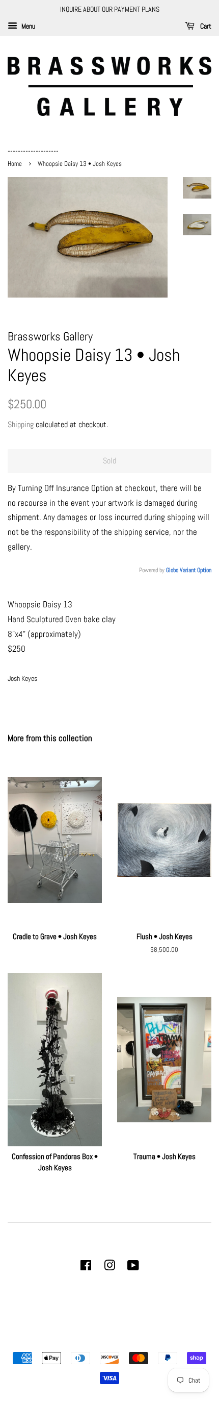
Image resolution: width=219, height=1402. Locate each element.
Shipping (21, 424)
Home (15, 164)
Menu (27, 26)
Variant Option (195, 570)
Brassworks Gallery (108, 1340)
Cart (205, 26)
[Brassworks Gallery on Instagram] (109, 1267)
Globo (172, 570)
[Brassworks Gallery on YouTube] (133, 1267)
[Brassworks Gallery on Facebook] (86, 1267)
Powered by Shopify (161, 1340)
